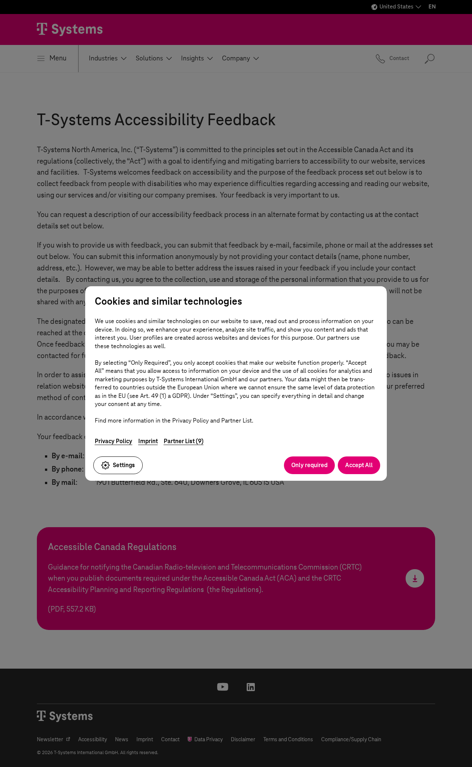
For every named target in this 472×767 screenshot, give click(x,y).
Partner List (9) (184, 441)
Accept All (359, 465)
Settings (124, 465)
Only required (309, 465)
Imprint (148, 441)
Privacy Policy (113, 441)
